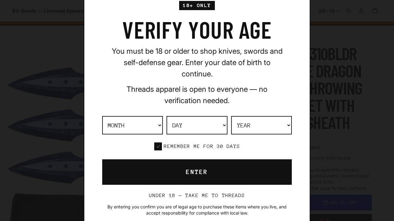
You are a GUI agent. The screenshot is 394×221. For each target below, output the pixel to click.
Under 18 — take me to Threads (197, 195)
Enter (197, 172)
